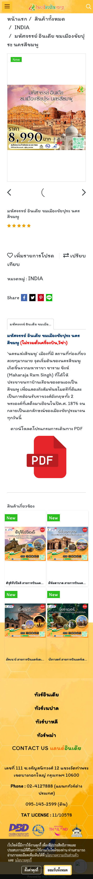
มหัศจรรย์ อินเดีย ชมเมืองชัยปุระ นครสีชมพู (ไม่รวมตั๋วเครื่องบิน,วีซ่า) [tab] (32, 324)
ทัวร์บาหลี (47, 721)
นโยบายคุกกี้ (23, 860)
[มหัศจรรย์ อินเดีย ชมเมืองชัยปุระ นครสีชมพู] (46, 118)
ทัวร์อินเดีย (46, 694)
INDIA (35, 278)
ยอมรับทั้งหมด (58, 870)
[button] (87, 6)
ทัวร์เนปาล (47, 707)
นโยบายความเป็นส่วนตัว (61, 855)
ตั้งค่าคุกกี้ (31, 870)
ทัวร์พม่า (46, 735)
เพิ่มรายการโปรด (33, 255)
